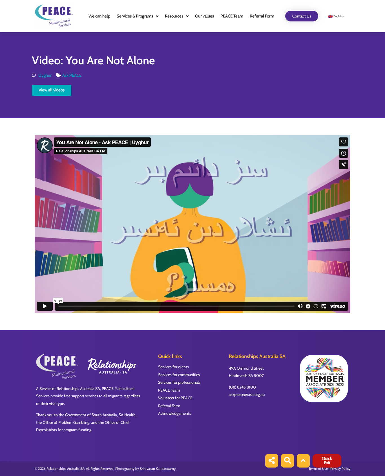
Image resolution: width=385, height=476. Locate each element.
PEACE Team (231, 16)
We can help (99, 16)
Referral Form (262, 16)
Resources (174, 16)
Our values (204, 16)
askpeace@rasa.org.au (247, 394)
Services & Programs (135, 16)
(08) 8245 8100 (242, 387)
